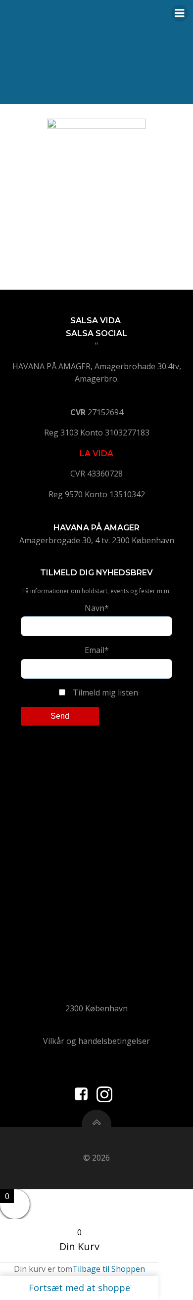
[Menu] (179, 13)
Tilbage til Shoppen (108, 1268)
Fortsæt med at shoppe (79, 1288)
